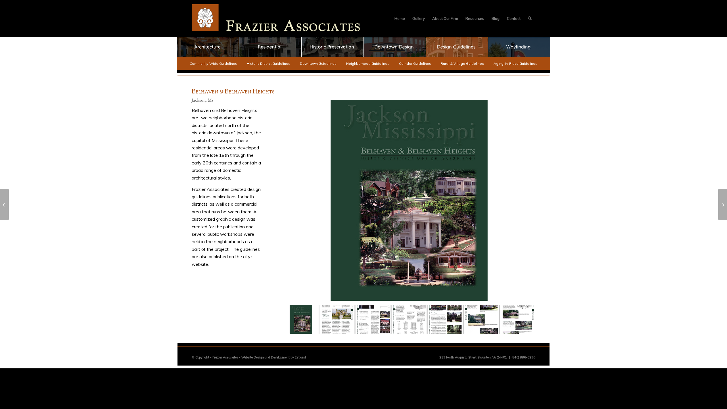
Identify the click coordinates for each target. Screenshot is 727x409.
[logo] (276, 18)
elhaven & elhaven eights (233, 92)
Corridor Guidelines (415, 63)
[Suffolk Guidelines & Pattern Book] (722, 204)
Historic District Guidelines (268, 63)
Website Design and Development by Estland (273, 357)
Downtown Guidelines (318, 63)
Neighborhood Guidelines (367, 63)
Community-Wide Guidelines (213, 63)
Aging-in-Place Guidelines (515, 63)
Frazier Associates (225, 357)
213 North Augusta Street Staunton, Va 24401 (473, 357)
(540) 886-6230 (523, 357)
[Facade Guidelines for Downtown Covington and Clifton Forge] (4, 204)
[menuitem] (400, 18)
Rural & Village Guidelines (462, 63)
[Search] (529, 18)
